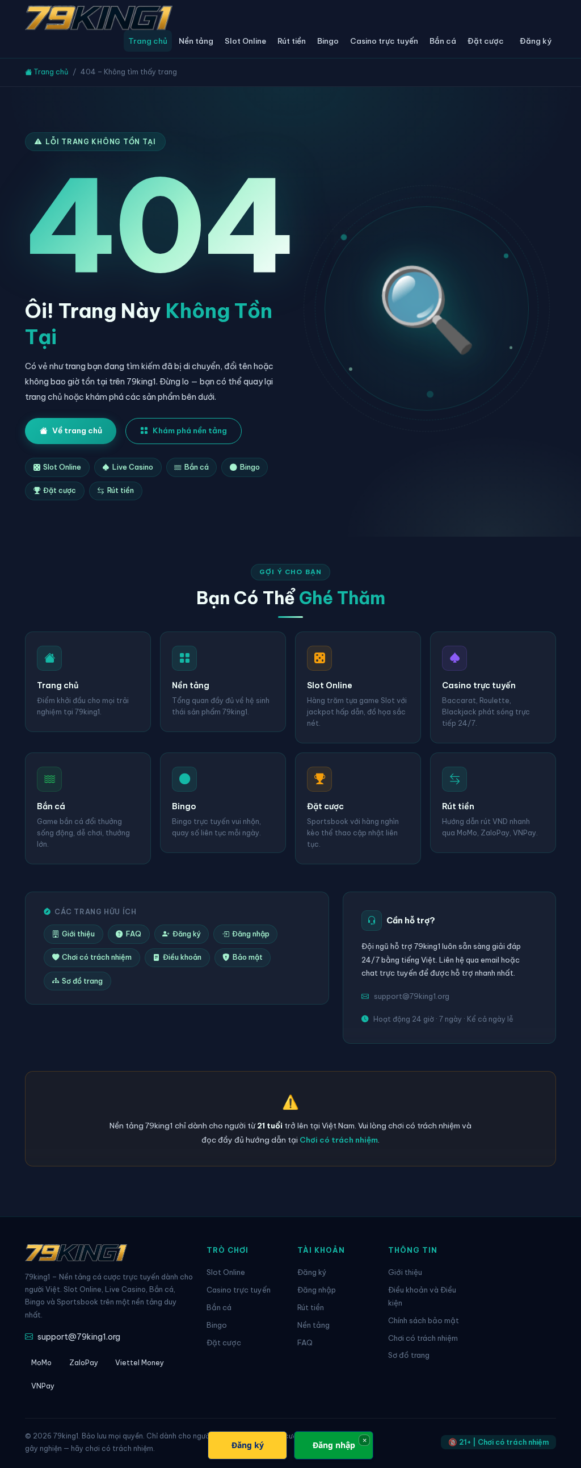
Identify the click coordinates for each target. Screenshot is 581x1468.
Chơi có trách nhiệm (97, 957)
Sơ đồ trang (82, 981)
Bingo (328, 41)
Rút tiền (291, 41)
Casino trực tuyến (384, 41)
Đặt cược (486, 41)
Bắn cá (443, 41)
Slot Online (245, 41)
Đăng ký (535, 41)
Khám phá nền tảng (190, 430)
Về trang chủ (77, 430)
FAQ (133, 934)
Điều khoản (182, 957)
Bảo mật (248, 957)
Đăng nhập (251, 934)
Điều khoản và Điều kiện (422, 1296)
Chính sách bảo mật (423, 1320)
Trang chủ (147, 41)
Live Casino (132, 467)
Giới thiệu (78, 934)
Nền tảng (196, 41)
